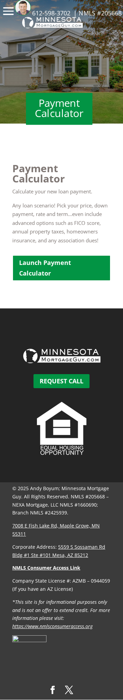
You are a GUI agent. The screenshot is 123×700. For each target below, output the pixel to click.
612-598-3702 (51, 13)
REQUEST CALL (61, 381)
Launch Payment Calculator (45, 267)
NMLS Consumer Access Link (46, 567)
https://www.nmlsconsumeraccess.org (52, 626)
